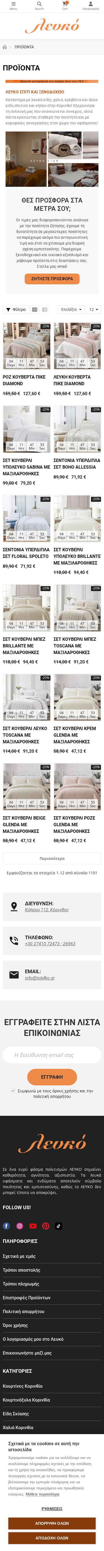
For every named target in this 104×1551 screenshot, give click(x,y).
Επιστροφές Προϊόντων (26, 1297)
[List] (44, 309)
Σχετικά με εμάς (19, 1256)
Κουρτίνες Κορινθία (22, 1386)
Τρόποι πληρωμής (21, 1284)
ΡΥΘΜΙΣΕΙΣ (52, 1509)
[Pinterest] (45, 1226)
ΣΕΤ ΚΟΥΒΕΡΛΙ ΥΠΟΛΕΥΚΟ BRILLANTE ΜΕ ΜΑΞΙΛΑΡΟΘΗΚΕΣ (77, 556)
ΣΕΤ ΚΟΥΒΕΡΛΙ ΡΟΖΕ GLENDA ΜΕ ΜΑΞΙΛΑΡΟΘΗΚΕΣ (74, 824)
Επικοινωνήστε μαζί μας (27, 1353)
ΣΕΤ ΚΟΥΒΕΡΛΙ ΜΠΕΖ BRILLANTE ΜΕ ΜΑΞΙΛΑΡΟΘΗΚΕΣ (24, 646)
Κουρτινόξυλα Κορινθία (26, 1400)
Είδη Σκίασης (16, 1413)
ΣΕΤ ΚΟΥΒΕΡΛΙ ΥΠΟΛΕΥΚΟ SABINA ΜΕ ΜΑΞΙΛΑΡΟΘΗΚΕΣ (26, 467)
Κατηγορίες (14, 6)
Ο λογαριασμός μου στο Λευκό (33, 1339)
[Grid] (34, 309)
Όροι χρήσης (15, 1325)
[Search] (39, 6)
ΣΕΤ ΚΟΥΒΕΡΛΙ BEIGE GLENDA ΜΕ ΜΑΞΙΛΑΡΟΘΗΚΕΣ (24, 824)
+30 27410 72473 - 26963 (50, 943)
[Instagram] (20, 1226)
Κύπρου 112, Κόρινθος (47, 909)
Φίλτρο (19, 309)
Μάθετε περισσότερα (42, 1494)
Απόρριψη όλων (52, 1523)
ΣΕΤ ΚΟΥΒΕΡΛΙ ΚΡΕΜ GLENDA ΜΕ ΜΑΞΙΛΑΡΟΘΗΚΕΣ (75, 735)
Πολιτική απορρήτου (23, 1311)
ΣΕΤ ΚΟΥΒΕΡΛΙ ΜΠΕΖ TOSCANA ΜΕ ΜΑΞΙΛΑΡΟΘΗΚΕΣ (75, 646)
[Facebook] (6, 1226)
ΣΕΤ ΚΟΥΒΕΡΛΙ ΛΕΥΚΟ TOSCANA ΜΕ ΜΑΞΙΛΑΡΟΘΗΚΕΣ (25, 735)
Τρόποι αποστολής (21, 1270)
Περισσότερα (52, 858)
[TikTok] (58, 1226)
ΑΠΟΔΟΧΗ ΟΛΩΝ (51, 1538)
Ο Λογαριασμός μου (91, 6)
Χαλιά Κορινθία (18, 1427)
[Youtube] (33, 1226)
